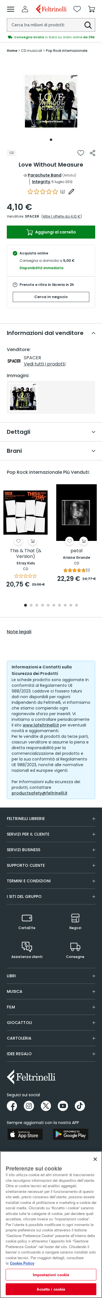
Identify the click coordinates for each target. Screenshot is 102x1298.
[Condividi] (92, 153)
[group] (51, 37)
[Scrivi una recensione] (71, 191)
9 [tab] (71, 606)
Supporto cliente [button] (26, 865)
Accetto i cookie (51, 1289)
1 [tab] (51, 140)
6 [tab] (54, 606)
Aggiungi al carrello (55, 232)
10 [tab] (76, 606)
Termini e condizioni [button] (29, 881)
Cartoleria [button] (19, 1038)
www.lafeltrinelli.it (41, 725)
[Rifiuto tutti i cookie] (95, 1159)
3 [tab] (37, 606)
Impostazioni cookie (51, 1274)
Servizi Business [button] (23, 850)
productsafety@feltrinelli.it (39, 793)
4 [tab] (42, 606)
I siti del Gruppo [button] (24, 896)
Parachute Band (44, 175)
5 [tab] (48, 606)
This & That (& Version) (25, 554)
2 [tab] (31, 606)
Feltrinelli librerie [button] (26, 818)
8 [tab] (65, 606)
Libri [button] (11, 976)
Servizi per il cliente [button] (28, 834)
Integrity (41, 181)
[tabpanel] (51, 101)
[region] (51, 1224)
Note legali (19, 632)
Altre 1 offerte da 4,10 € (61, 216)
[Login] (25, 9)
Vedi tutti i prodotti (44, 364)
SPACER (32, 216)
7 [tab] (60, 606)
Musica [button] (14, 991)
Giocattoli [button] (19, 1022)
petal (76, 551)
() (62, 191)
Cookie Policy (22, 1263)
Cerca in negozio (51, 296)
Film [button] (11, 1007)
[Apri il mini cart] (91, 9)
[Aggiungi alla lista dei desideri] (80, 153)
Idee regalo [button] (19, 1054)
